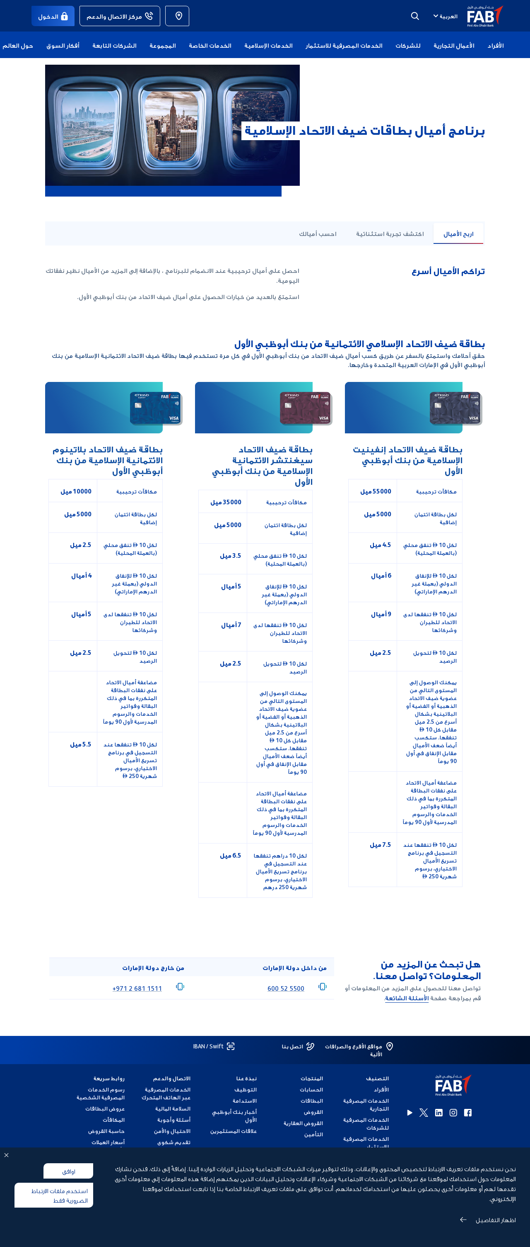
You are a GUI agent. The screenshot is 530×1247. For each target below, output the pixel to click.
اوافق (68, 1170)
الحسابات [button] (311, 1089)
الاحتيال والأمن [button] (172, 1131)
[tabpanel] (265, 579)
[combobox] (444, 16)
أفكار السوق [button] (62, 44)
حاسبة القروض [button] (106, 1131)
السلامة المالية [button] (172, 1108)
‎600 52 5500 (285, 987)
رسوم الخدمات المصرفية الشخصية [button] (101, 1093)
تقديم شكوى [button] (173, 1142)
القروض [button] (313, 1112)
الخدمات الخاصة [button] (210, 44)
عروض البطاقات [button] (105, 1108)
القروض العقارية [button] (303, 1123)
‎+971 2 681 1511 (137, 987)
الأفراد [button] (495, 44)
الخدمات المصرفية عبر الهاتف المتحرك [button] (166, 1093)
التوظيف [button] (245, 1089)
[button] (481, 16)
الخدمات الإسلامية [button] (268, 44)
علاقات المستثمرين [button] (233, 1131)
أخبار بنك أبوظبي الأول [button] (234, 1115)
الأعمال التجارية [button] (454, 44)
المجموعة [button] (162, 44)
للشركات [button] (407, 44)
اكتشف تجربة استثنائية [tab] (390, 233)
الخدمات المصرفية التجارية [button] (366, 1104)
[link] (177, 16)
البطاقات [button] (312, 1100)
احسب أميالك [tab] (317, 233)
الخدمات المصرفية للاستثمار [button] (344, 44)
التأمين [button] (313, 1134)
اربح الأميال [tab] (458, 233)
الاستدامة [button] (245, 1100)
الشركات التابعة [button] (114, 44)
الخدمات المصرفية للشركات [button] (366, 1123)
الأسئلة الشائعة (407, 997)
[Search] (415, 15)
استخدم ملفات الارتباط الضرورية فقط (59, 1195)
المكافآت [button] (114, 1119)
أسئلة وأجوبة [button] (173, 1119)
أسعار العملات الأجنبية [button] (108, 1146)
